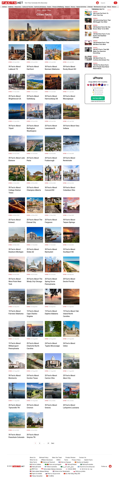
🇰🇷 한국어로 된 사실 (86, 469)
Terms (66, 460)
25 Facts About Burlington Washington (33, 128)
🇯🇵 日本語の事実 (71, 469)
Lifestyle (90, 6)
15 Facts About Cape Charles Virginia (33, 313)
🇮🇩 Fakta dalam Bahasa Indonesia (51, 469)
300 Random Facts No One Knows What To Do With (101, 28)
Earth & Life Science (40, 6)
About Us (32, 457)
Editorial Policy (43, 457)
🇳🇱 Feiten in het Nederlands (61, 471)
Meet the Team (57, 457)
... (117, 6)
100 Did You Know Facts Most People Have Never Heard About (101, 66)
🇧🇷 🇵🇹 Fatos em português (53, 464)
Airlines (4, 6)
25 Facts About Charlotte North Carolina (33, 346)
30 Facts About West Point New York (15, 281)
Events (49, 6)
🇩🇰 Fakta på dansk (70, 464)
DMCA (58, 460)
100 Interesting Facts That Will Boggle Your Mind (102, 21)
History (73, 6)
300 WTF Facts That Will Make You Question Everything (101, 51)
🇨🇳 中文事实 (50, 476)
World (44, 10)
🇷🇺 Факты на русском (52, 473)
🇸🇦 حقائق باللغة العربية (67, 467)
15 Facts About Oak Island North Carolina (71, 313)
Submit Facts (88, 460)
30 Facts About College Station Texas (15, 190)
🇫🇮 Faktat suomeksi (51, 467)
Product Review (70, 457)
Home (38, 10)
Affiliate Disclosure (47, 460)
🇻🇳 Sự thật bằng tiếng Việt (72, 473)
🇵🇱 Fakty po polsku (79, 471)
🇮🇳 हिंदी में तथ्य (34, 469)
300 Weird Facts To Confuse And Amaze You (101, 59)
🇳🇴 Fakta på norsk (35, 467)
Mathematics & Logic (100, 6)
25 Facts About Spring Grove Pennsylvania (51, 281)
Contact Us (82, 457)
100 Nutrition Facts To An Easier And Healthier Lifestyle (101, 35)
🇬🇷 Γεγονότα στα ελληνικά (86, 467)
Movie (109, 6)
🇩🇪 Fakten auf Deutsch (48, 462)
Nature (114, 6)
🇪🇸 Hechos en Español (81, 462)
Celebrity (10, 6)
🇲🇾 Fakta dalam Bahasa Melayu (39, 471)
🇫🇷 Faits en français (65, 462)
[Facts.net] (12, 2)
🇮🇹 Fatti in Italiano (35, 464)
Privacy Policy (76, 460)
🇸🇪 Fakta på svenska (86, 464)
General (67, 6)
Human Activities (81, 6)
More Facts (33, 462)
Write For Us (33, 460)
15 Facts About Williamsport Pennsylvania (15, 346)
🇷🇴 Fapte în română (36, 473)
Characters (18, 6)
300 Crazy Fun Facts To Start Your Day (100, 14)
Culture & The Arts (27, 6)
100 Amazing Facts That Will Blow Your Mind (101, 43)
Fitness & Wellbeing (58, 6)
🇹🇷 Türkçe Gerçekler (36, 476)
